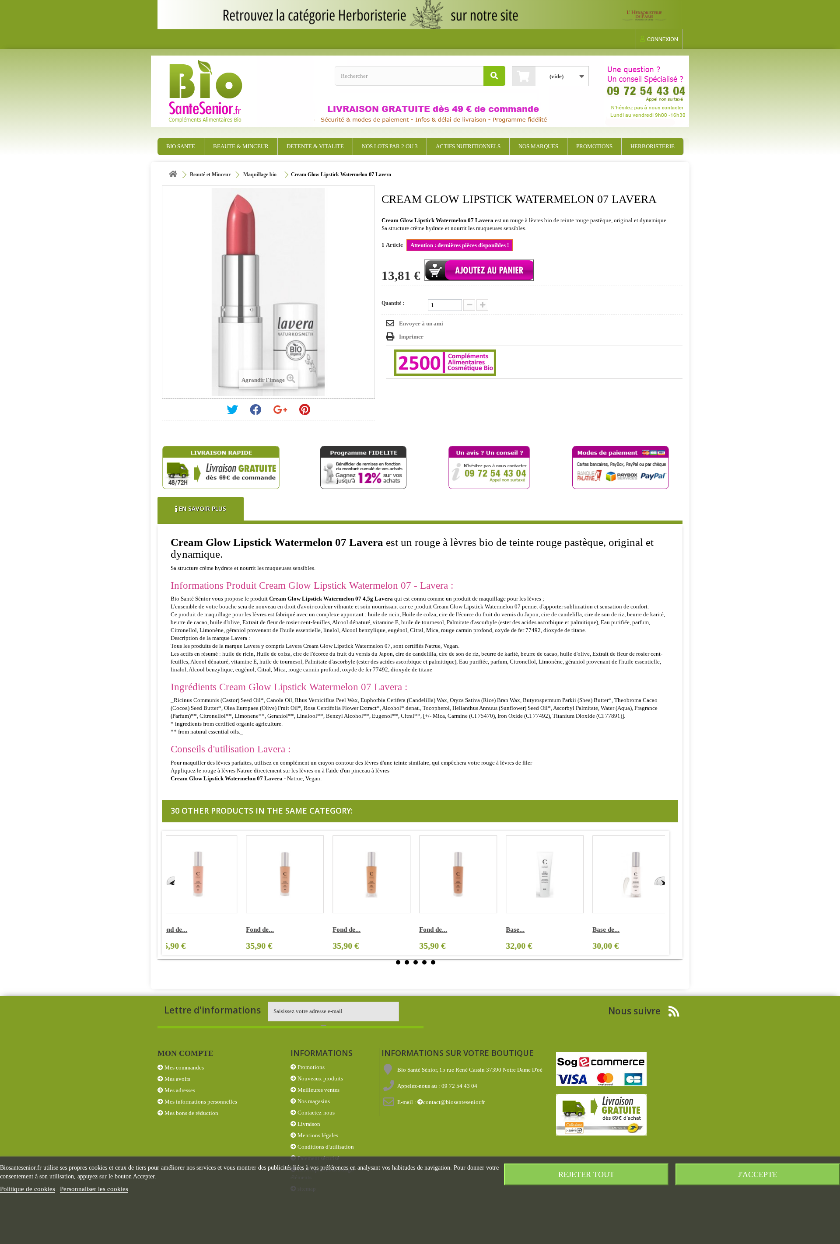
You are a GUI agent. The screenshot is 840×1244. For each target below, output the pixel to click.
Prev (170, 880)
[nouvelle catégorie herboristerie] (420, 14)
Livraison (308, 1124)
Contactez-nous (315, 1112)
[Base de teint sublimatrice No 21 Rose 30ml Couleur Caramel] (465, 874)
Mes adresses (179, 1090)
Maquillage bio (259, 174)
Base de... (353, 929)
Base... (262, 929)
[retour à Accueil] (172, 174)
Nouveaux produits (319, 1078)
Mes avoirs (176, 1079)
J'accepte (757, 1174)
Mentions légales (317, 1135)
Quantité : (393, 303)
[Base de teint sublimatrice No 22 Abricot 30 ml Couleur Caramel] (552, 874)
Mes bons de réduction (190, 1113)
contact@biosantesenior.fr (454, 1102)
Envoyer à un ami (421, 323)
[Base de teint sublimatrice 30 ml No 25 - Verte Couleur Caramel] (638, 874)
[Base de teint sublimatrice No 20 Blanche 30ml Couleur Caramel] (378, 874)
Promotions (310, 1067)
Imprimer (411, 336)
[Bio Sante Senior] (243, 91)
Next (660, 880)
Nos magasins (313, 1101)
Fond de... (180, 929)
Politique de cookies (27, 1188)
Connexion (662, 39)
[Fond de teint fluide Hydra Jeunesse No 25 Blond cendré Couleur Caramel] (205, 874)
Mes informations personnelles (200, 1101)
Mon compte (186, 1053)
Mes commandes (183, 1067)
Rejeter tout (586, 1174)
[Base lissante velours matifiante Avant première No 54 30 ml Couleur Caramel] (292, 874)
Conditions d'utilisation (325, 1146)
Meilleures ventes (318, 1090)
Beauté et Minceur (210, 174)
